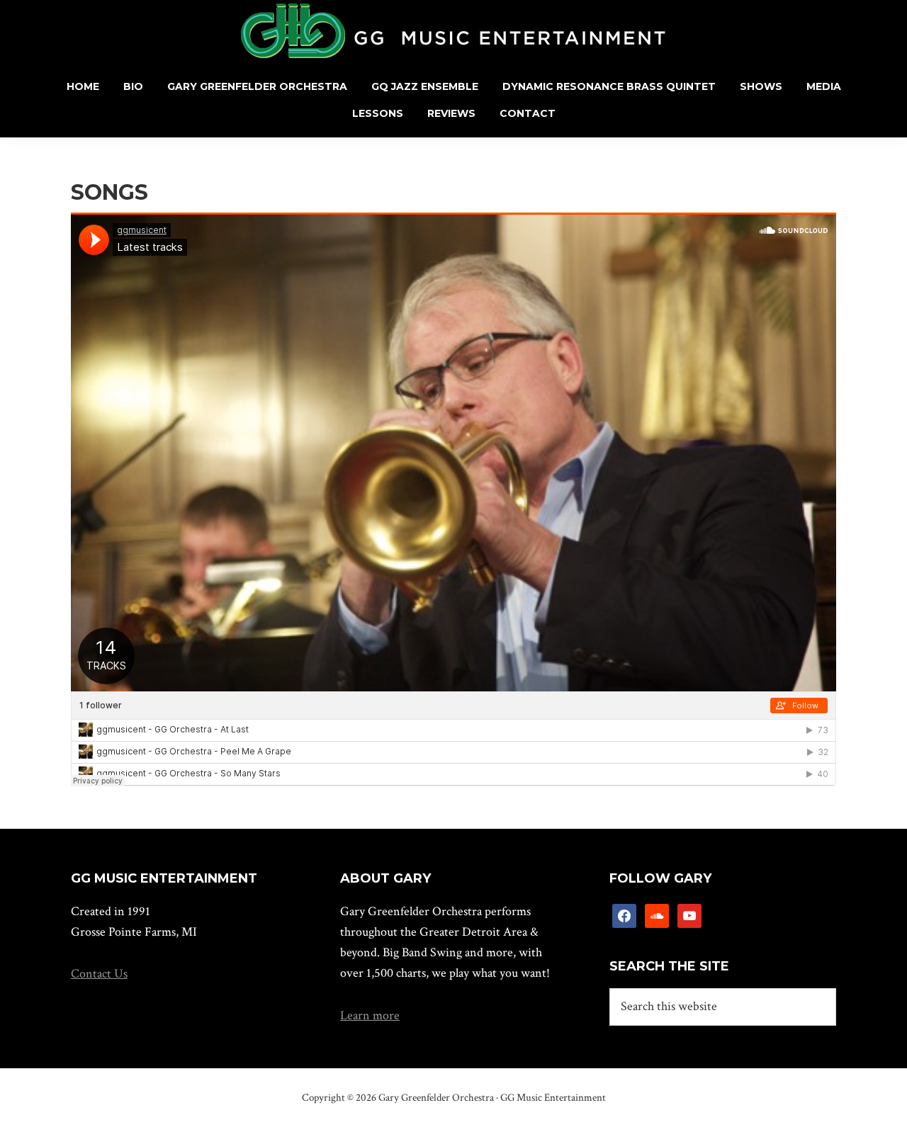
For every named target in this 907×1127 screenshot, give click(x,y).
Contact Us (99, 973)
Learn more (370, 1015)
